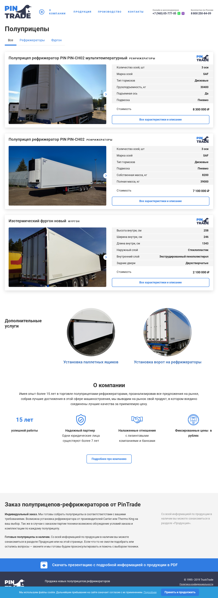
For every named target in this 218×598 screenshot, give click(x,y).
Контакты (136, 11)
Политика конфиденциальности (196, 584)
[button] (10, 42)
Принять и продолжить (180, 592)
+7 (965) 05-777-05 (164, 13)
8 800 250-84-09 (201, 13)
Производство (110, 11)
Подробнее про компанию (109, 459)
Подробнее (150, 592)
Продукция (82, 11)
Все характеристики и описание (160, 119)
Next (105, 94)
